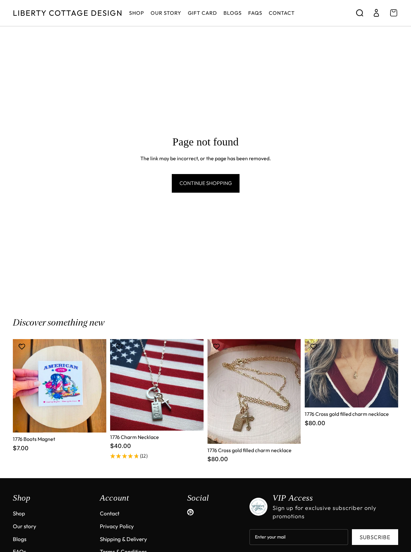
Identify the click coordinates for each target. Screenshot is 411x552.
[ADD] (96, 422)
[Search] (360, 13)
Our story (24, 526)
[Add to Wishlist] (22, 346)
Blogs (19, 539)
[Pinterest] (190, 512)
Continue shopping (205, 183)
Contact (109, 513)
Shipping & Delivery (123, 539)
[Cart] (394, 13)
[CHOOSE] (193, 420)
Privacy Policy (117, 526)
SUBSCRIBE (375, 537)
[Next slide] (194, 385)
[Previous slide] (119, 385)
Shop (19, 513)
